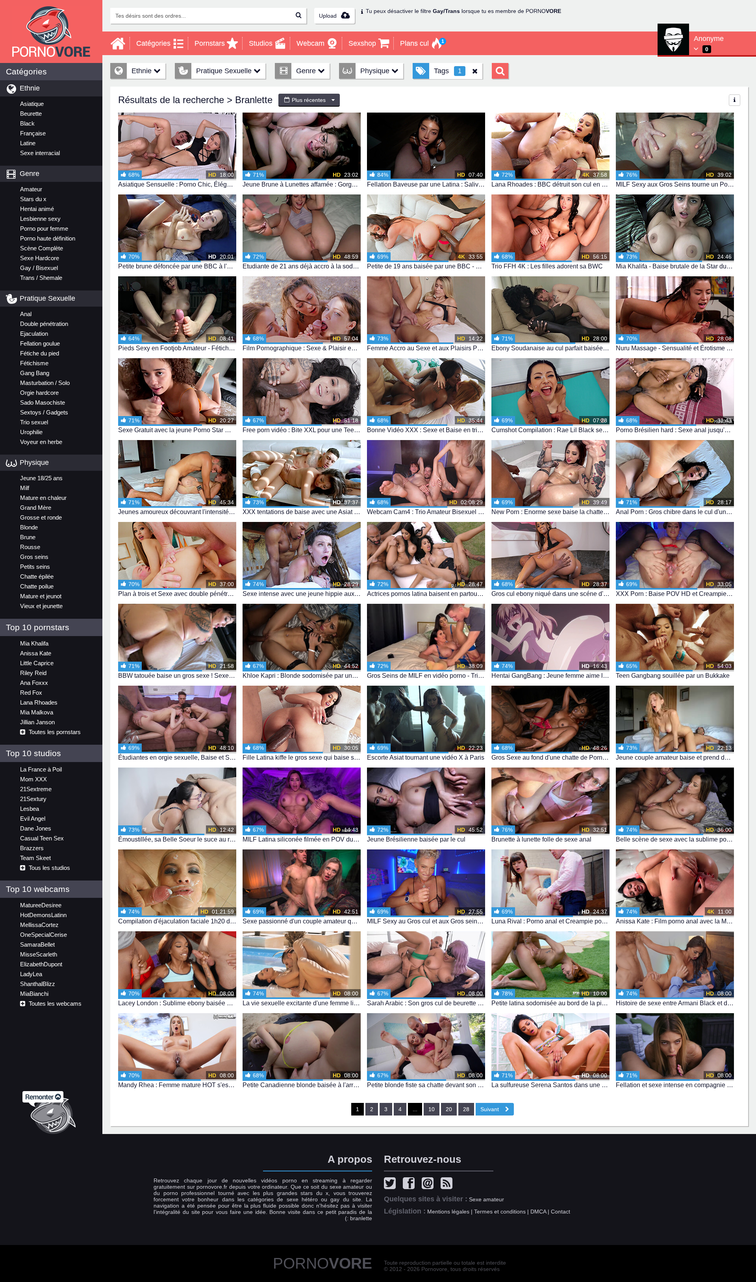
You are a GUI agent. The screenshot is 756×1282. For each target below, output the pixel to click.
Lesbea (29, 808)
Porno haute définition (47, 238)
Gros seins (34, 556)
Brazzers (32, 848)
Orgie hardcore (39, 392)
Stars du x (33, 199)
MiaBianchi (34, 993)
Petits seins (35, 566)
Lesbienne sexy (40, 218)
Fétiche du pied (39, 353)
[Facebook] (411, 1184)
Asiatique (32, 103)
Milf (24, 488)
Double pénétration (44, 323)
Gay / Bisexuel (39, 268)
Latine (27, 143)
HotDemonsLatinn (43, 915)
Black (27, 123)
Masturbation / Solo (45, 382)
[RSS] (448, 1184)
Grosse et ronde (41, 517)
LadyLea (31, 974)
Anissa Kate (35, 653)
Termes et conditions (500, 1211)
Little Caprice (37, 663)
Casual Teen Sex (42, 838)
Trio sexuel (34, 422)
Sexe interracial (40, 153)
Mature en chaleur (43, 497)
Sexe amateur (486, 1199)
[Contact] (429, 1184)
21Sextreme (36, 789)
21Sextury (33, 798)
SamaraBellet (37, 944)
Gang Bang (34, 373)
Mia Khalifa (34, 643)
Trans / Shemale (41, 277)
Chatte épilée (37, 576)
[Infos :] (734, 100)
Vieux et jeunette (41, 606)
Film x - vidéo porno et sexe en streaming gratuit (51, 31)
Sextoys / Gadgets (44, 412)
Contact (560, 1211)
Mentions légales (448, 1211)
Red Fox (31, 692)
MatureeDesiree (40, 905)
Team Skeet (35, 858)
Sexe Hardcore (39, 258)
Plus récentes (308, 100)
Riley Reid (33, 673)
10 (431, 1109)
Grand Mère (35, 507)
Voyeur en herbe (41, 441)
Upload (328, 16)
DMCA (538, 1211)
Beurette (31, 113)
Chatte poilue (37, 586)
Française (33, 133)
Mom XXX (33, 779)
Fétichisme (34, 363)
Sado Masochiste (42, 402)
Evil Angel (32, 818)
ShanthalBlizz (37, 983)
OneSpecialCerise (43, 934)
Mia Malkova (36, 712)
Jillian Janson (37, 722)
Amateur (31, 189)
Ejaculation (34, 333)
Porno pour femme (44, 228)
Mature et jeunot (40, 596)
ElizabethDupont (41, 964)
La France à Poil (41, 769)
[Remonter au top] (51, 1110)
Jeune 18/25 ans (41, 478)
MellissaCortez (39, 924)
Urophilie (31, 432)
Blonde (29, 527)
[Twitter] (392, 1184)
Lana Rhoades (38, 702)
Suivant (492, 1109)
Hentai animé (37, 208)
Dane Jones (35, 828)
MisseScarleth (38, 954)
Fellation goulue (40, 343)
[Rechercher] (298, 16)
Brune (27, 537)
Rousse (30, 547)
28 (466, 1109)
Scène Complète (41, 248)
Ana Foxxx (34, 682)
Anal (26, 314)
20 (449, 1109)
